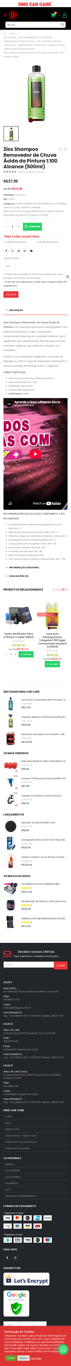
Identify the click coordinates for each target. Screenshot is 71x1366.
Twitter (12, 251)
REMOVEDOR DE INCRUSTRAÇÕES (47, 211)
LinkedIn (19, 251)
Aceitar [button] (10, 1358)
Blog (8, 1122)
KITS (8, 1189)
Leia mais (53, 664)
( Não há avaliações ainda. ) (31, 171)
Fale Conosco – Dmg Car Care (21, 1135)
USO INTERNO (13, 1170)
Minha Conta (12, 1129)
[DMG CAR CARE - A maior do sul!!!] (13, 15)
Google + (25, 251)
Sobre (9, 1116)
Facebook (6, 251)
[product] (18, 614)
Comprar (34, 226)
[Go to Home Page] (4, 34)
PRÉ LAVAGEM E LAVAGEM (28, 207)
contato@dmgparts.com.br (17, 1007)
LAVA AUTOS (9, 207)
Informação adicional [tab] (24, 567)
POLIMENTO (12, 1183)
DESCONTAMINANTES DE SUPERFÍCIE (50, 203)
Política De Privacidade (18, 1148)
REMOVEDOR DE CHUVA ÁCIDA (17, 211)
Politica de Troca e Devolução (21, 1141)
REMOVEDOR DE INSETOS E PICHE (18, 215)
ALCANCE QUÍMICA (23, 203)
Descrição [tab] (16, 310)
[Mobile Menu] (6, 15)
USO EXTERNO (41, 215)
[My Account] (65, 15)
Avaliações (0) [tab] (18, 576)
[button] (53, 589)
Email (31, 251)
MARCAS (10, 1164)
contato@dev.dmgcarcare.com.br (20, 1049)
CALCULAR (11, 294)
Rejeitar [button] (23, 1358)
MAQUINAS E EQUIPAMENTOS (21, 1196)
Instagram (15, 1257)
